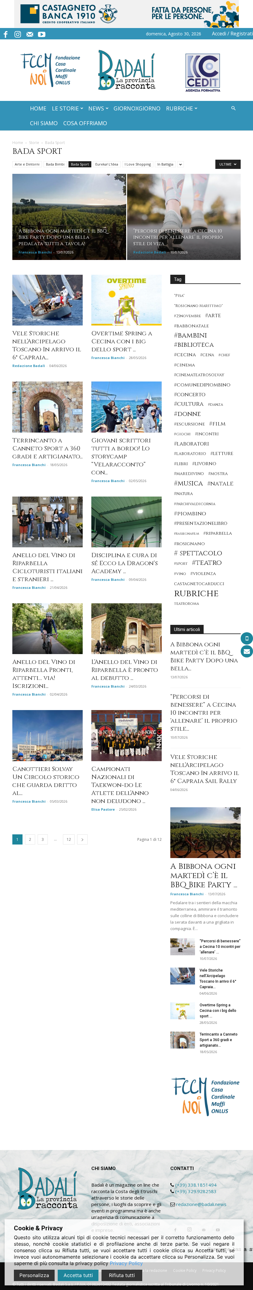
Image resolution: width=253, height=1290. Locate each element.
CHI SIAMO (44, 123)
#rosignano (189, 544)
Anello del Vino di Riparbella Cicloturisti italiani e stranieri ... (47, 567)
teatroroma (186, 603)
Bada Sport (80, 164)
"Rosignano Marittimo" (198, 306)
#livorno (204, 464)
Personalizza (34, 1275)
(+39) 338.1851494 (196, 1185)
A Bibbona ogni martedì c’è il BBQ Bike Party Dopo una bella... (204, 656)
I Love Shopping (138, 164)
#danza (215, 404)
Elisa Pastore (103, 809)
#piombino (190, 513)
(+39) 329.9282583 (196, 1191)
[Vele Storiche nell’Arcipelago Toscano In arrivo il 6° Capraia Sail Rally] (47, 300)
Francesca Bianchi (35, 252)
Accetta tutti (78, 1275)
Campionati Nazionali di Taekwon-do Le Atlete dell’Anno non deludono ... (120, 785)
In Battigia (165, 164)
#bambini (190, 335)
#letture (221, 453)
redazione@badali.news (201, 1204)
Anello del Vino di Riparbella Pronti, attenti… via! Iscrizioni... (43, 674)
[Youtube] (41, 33)
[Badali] (126, 70)
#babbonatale (191, 326)
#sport (181, 563)
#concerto (189, 394)
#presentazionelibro (200, 523)
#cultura (189, 404)
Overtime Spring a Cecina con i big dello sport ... (121, 341)
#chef (224, 355)
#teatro (207, 563)
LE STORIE (65, 108)
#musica (188, 483)
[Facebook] (5, 33)
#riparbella (217, 533)
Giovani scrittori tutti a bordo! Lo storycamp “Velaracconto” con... (121, 456)
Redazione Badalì (149, 252)
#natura (183, 494)
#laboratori (191, 444)
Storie (34, 142)
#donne (187, 414)
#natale (220, 484)
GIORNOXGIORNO (137, 108)
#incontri (207, 434)
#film (217, 424)
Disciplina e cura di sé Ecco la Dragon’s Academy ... (124, 563)
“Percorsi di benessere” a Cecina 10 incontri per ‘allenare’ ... (220, 946)
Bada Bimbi (55, 164)
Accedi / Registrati (232, 33)
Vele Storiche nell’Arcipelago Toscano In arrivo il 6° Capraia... (46, 345)
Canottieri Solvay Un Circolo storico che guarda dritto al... (45, 781)
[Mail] (29, 33)
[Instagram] (17, 33)
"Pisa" (179, 295)
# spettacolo (198, 553)
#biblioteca (194, 345)
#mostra (218, 474)
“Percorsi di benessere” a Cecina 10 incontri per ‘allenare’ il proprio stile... (203, 713)
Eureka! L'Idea (106, 164)
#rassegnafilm (186, 534)
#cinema (184, 365)
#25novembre (187, 316)
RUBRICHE (179, 108)
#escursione (189, 424)
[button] (233, 108)
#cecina (185, 355)
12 (69, 839)
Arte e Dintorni (27, 164)
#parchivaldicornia (194, 504)
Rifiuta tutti (122, 1275)
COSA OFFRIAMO (85, 123)
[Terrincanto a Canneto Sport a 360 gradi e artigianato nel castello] (47, 406)
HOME (38, 108)
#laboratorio (190, 454)
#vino (180, 574)
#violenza (203, 573)
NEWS (96, 108)
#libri (181, 464)
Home (17, 142)
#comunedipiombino (202, 385)
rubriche (196, 593)
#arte (213, 315)
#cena (207, 355)
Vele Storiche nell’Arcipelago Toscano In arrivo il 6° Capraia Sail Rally (204, 769)
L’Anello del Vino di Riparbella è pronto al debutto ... (124, 670)
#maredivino (189, 474)
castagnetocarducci (199, 584)
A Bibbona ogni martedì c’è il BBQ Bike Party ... (203, 875)
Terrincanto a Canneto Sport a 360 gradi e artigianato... (47, 448)
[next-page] (82, 839)
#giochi (182, 434)
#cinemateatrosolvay (199, 375)
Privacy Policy (126, 1263)
